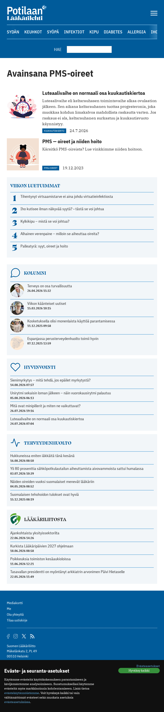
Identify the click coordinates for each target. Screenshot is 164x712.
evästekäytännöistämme (21, 693)
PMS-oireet (50, 168)
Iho (154, 31)
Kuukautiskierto (54, 130)
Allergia (136, 31)
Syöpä (53, 31)
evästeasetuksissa (17, 702)
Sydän (13, 31)
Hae (58, 49)
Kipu (94, 31)
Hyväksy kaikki (139, 670)
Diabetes (113, 31)
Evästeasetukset (148, 666)
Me (9, 608)
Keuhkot (33, 31)
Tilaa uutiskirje (17, 620)
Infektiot (74, 31)
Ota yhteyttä (15, 614)
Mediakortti (15, 603)
